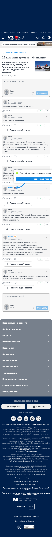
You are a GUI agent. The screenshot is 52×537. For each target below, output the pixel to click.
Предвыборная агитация (14, 379)
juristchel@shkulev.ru (26, 450)
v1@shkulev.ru (36, 446)
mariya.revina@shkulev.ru (18, 461)
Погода (33, 32)
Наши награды (9, 360)
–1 (47, 125)
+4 (40, 224)
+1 (40, 156)
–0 (47, 111)
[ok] (26, 418)
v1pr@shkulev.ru (39, 474)
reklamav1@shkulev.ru (26, 468)
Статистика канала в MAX (15, 385)
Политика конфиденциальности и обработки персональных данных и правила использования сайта (26, 494)
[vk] (19, 418)
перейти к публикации (16, 53)
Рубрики (6, 335)
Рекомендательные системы (26, 485)
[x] (38, 418)
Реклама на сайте (11, 341)
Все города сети (10, 391)
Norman (10, 236)
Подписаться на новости (14, 323)
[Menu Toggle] (3, 37)
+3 (40, 198)
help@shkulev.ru (31, 451)
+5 (40, 283)
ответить (8, 111)
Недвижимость (8, 32)
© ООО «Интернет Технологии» (26, 521)
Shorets (10, 188)
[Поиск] (37, 37)
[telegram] (13, 418)
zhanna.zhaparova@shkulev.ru (18, 458)
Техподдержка (9, 373)
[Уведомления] (43, 37)
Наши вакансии (10, 366)
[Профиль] (49, 37)
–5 (47, 156)
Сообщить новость (11, 329)
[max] (32, 418)
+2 (40, 111)
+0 (40, 125)
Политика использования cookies (26, 481)
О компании (8, 354)
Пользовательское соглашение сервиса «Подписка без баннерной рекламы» (26, 489)
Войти (12, 93)
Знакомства (22, 32)
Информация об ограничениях (26, 478)
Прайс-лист (8, 348)
